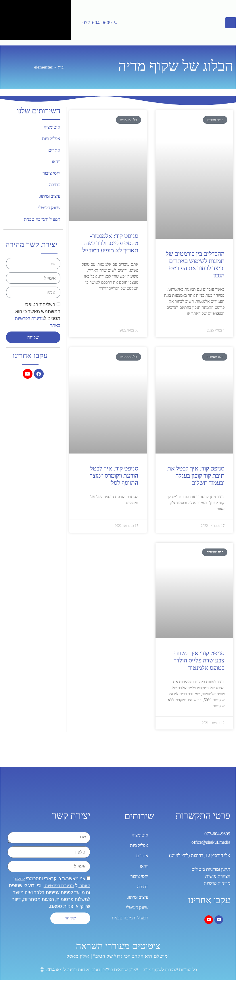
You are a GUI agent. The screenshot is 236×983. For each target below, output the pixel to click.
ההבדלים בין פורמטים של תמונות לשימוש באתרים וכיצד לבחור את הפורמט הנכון (195, 264)
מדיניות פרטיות (217, 883)
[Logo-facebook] (39, 374)
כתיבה (54, 184)
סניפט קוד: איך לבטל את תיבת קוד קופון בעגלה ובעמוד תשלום (196, 475)
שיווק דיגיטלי (49, 207)
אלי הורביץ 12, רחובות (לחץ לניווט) (199, 855)
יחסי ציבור (51, 173)
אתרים (54, 150)
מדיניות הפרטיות (59, 885)
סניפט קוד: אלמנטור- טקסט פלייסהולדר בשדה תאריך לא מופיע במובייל (109, 243)
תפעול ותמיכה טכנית (42, 219)
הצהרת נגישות (217, 876)
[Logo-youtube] (27, 374)
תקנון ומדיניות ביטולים (210, 869)
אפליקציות (51, 138)
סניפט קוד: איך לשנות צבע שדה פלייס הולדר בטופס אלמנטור (199, 660)
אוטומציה (52, 127)
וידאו (56, 161)
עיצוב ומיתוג (49, 196)
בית (61, 67)
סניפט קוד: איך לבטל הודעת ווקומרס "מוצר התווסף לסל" (114, 475)
